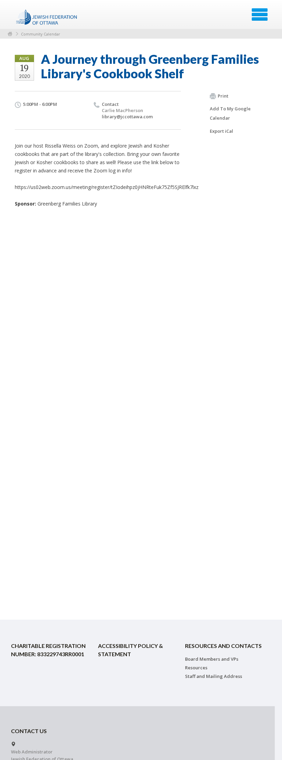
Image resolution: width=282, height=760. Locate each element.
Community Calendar (40, 34)
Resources (196, 667)
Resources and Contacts (223, 645)
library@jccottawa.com (127, 116)
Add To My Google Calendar (230, 113)
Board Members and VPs (211, 659)
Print (223, 96)
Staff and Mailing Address (213, 676)
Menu (260, 14)
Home (10, 34)
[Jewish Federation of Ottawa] (47, 17)
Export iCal (221, 131)
